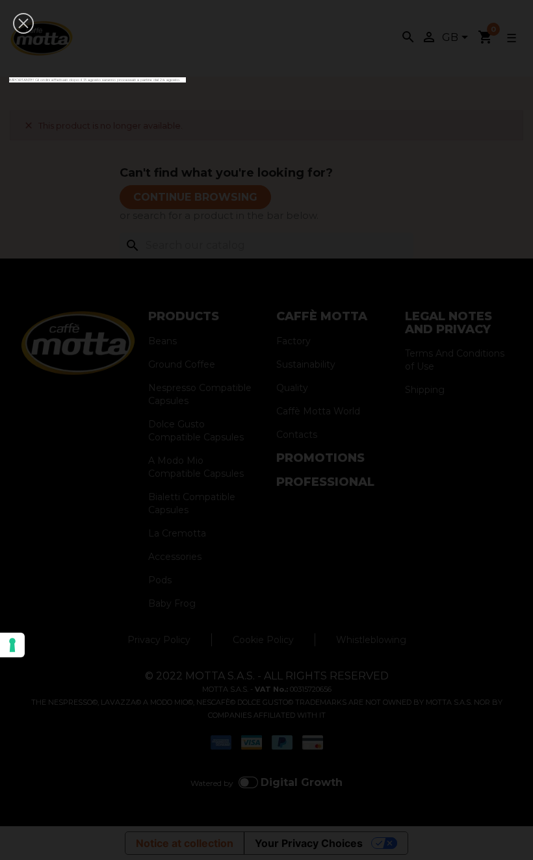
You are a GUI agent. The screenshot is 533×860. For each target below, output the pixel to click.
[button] (23, 23)
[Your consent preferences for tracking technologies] (12, 645)
